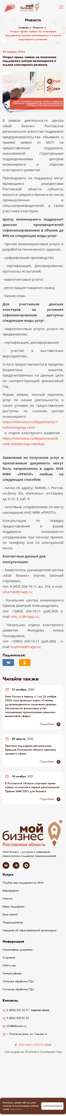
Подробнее (47, 724)
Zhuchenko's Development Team (43, 1052)
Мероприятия (10, 891)
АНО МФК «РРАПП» (31, 1045)
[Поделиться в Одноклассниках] (25, 662)
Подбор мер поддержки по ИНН (23, 883)
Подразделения (13, 922)
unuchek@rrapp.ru (17, 592)
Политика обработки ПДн (18, 981)
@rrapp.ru (25, 647)
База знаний (10, 914)
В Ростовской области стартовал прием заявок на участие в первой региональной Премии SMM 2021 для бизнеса (32, 787)
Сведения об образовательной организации (29, 930)
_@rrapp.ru (24, 616)
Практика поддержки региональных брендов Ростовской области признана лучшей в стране (30, 750)
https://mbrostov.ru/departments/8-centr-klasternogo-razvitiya (31, 441)
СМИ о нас (9, 965)
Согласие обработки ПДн (18, 989)
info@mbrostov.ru (16, 1026)
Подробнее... (16, 1109)
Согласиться (52, 1106)
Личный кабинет (12, 973)
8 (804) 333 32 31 (17, 1010)
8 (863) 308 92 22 (17, 1018)
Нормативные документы (17, 950)
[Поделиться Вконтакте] (8, 662)
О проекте (9, 958)
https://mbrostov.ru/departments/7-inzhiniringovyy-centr (31, 425)
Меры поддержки (13, 906)
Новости (38, 27)
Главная (23, 27)
